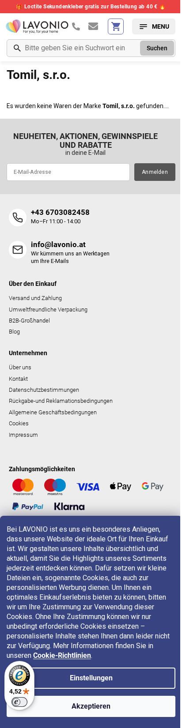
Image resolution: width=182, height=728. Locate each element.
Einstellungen (91, 678)
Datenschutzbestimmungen (44, 390)
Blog (14, 331)
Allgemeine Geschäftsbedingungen (53, 412)
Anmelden (155, 172)
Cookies (19, 423)
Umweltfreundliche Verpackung (48, 309)
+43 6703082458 (60, 212)
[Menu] (153, 26)
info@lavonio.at (58, 244)
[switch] (19, 702)
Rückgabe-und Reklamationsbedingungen (61, 401)
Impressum (23, 435)
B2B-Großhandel (29, 320)
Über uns (20, 367)
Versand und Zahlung (35, 298)
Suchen (157, 48)
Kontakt (18, 378)
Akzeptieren (91, 706)
